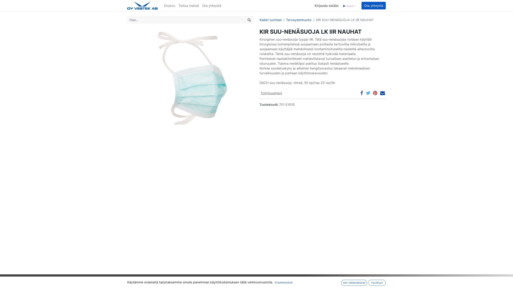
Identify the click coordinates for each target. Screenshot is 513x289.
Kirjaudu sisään (327, 6)
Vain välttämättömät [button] (354, 282)
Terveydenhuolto (299, 20)
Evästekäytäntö (284, 282)
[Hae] (249, 20)
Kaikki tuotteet (271, 20)
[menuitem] (170, 6)
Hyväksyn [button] (377, 282)
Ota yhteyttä (373, 6)
